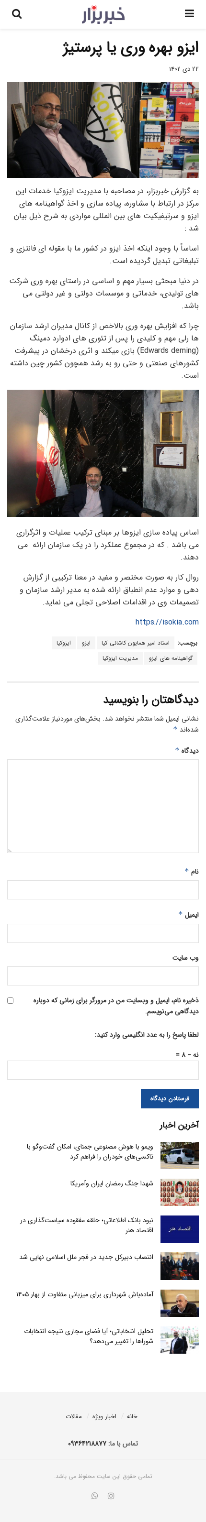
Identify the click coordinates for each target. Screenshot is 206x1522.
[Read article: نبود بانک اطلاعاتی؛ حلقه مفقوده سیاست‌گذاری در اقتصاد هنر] (179, 1229)
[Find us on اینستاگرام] (111, 1496)
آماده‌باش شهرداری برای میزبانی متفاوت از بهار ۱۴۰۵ (84, 1294)
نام (191, 871)
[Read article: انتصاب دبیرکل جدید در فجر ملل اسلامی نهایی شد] (179, 1266)
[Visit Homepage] (103, 14)
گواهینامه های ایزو (171, 658)
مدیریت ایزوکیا (120, 658)
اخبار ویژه (104, 1417)
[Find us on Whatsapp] (95, 1496)
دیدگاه (187, 750)
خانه (132, 1417)
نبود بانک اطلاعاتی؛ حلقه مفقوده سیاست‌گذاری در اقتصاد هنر (86, 1225)
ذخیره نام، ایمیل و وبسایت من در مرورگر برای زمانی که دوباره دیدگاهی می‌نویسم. (116, 1005)
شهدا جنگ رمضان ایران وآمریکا (111, 1183)
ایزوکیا (64, 642)
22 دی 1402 (184, 69)
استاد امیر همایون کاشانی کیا (136, 642)
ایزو (86, 642)
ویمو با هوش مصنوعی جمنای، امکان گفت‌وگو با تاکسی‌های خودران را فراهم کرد (90, 1151)
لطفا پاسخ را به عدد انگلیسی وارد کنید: (147, 1034)
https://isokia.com (167, 622)
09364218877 (87, 1443)
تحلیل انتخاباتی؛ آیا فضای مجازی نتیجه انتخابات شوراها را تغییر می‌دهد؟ (88, 1336)
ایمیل (188, 914)
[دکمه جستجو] (17, 14)
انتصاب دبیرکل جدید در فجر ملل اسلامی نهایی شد (86, 1257)
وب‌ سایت (185, 958)
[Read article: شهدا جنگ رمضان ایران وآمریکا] (179, 1192)
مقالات (74, 1417)
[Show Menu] (189, 14)
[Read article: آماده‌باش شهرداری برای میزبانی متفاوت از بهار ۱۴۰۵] (179, 1303)
